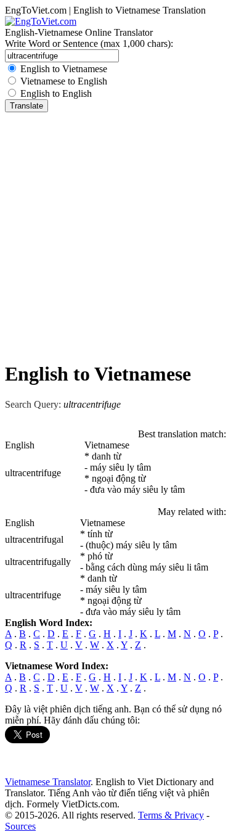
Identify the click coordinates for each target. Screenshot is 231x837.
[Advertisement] (115, 234)
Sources (20, 826)
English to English (56, 93)
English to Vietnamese (63, 69)
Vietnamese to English (63, 81)
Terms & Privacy (171, 815)
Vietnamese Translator (48, 782)
